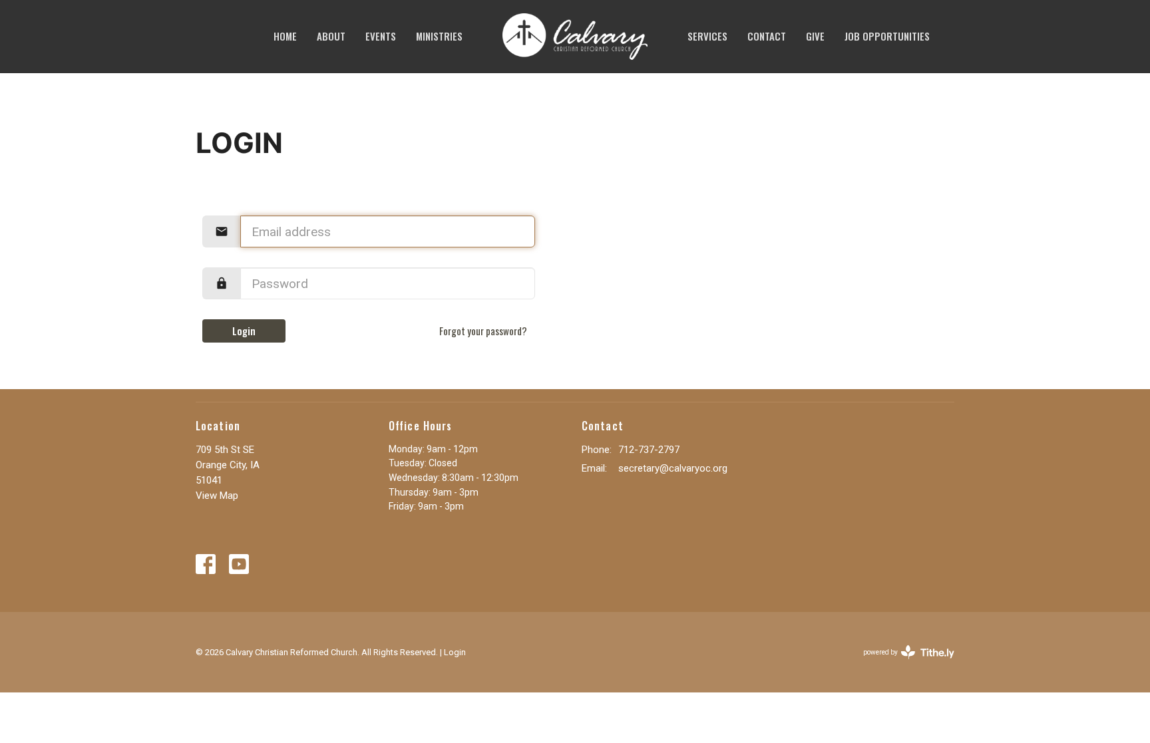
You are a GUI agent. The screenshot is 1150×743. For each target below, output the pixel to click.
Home (285, 36)
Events (380, 36)
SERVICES (707, 36)
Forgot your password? (483, 330)
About (331, 36)
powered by (901, 664)
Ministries (439, 36)
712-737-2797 (648, 450)
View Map (217, 496)
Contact (766, 36)
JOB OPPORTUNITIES (887, 36)
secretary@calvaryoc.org (672, 468)
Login (244, 330)
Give (815, 36)
